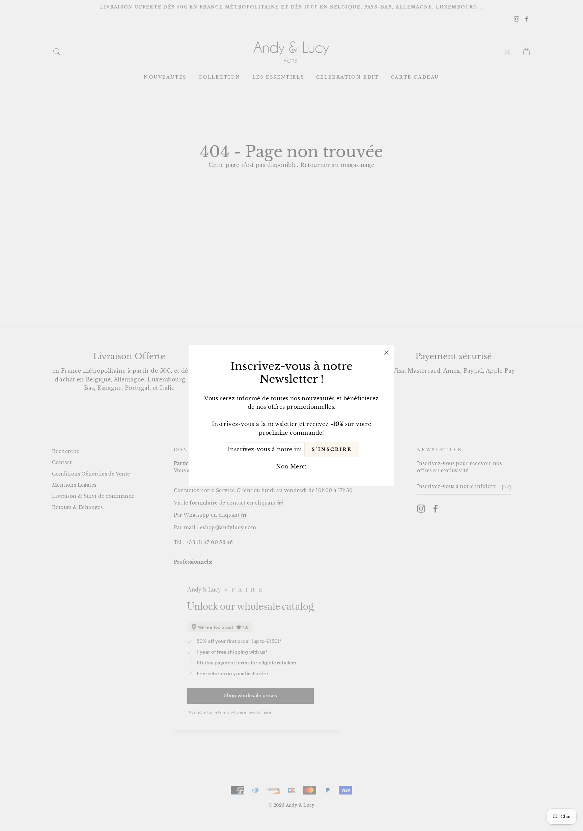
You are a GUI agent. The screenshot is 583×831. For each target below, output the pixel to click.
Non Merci (291, 466)
